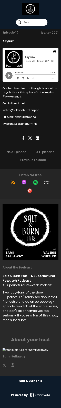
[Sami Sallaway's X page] (6, 365)
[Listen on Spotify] (35, 182)
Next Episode (16, 152)
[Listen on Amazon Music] (47, 182)
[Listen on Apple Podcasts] (24, 182)
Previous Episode (33, 160)
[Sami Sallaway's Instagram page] (14, 365)
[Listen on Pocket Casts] (29, 190)
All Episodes (45, 152)
